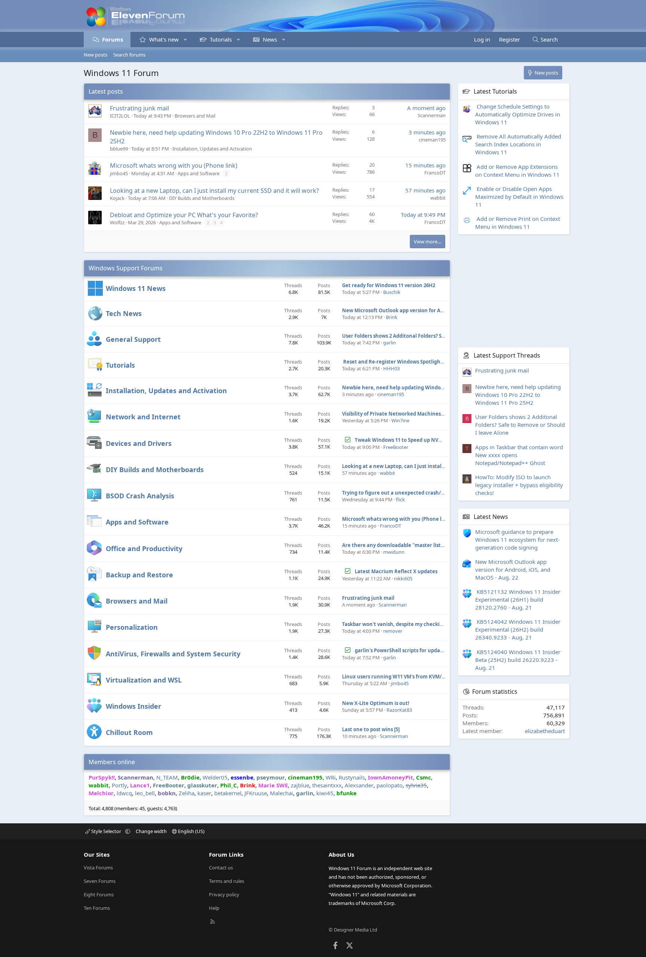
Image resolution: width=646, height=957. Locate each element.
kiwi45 (324, 793)
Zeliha (186, 793)
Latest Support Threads (507, 355)
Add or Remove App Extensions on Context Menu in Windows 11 (517, 170)
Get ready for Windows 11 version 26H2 (388, 285)
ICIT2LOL (120, 115)
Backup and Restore (139, 574)
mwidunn (393, 552)
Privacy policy (224, 894)
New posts (95, 54)
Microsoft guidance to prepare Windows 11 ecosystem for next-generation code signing (517, 539)
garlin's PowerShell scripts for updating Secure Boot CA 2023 (427, 650)
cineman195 (432, 139)
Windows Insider (133, 706)
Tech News (124, 313)
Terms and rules (226, 881)
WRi (331, 777)
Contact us (221, 867)
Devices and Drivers (139, 443)
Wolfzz (117, 222)
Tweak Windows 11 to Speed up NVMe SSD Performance (422, 440)
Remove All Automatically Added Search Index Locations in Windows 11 (518, 144)
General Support (133, 339)
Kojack (117, 198)
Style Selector (106, 831)
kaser (204, 793)
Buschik (391, 292)
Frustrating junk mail (139, 108)
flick (400, 499)
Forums (112, 39)
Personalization (132, 627)
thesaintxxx (327, 785)
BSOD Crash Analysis (140, 495)
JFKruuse (255, 793)
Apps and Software (198, 173)
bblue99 (119, 148)
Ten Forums (97, 908)
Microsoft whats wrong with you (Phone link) (173, 165)
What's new (164, 39)
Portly (119, 785)
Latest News (491, 517)
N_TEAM (167, 777)
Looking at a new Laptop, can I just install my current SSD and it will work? (214, 190)
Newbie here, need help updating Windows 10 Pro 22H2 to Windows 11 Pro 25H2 (437, 387)
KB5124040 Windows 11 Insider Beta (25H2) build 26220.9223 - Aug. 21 (517, 659)
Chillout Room (129, 732)
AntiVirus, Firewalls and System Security (173, 653)
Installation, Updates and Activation (212, 148)
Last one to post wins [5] (371, 729)
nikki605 (403, 578)
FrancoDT (435, 172)
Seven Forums (100, 881)
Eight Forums (99, 894)
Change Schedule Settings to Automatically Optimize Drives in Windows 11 (517, 114)
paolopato (389, 785)
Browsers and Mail (195, 115)
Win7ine (400, 420)
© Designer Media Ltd (353, 929)
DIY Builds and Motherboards (201, 198)
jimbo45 (119, 173)
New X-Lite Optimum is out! (375, 703)
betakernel (228, 793)
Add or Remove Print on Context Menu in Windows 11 (517, 222)
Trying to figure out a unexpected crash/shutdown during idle (417, 492)
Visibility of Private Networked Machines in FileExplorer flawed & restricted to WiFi (442, 413)
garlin (389, 342)
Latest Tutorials (495, 91)
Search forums (129, 54)
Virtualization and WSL (144, 679)
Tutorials (221, 39)
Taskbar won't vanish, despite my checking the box (404, 624)
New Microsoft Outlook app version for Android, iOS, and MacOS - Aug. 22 (430, 310)
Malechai (281, 793)
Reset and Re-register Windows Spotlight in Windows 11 (410, 361)
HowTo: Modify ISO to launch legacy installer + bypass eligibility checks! (519, 484)
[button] (185, 39)
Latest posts (106, 91)
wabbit (438, 197)
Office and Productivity (144, 548)
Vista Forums (98, 867)
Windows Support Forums (126, 268)
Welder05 (215, 777)
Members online (112, 762)
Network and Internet (143, 416)
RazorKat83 (399, 710)
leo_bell (145, 793)
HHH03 (391, 368)
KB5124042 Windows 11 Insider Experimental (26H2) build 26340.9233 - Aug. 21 (517, 629)
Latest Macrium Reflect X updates (396, 571)
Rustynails (352, 777)
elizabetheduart (545, 731)
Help (214, 908)
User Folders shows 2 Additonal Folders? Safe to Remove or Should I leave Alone (437, 335)
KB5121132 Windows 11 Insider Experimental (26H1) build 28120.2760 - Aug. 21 (517, 599)
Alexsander (359, 785)
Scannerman (432, 115)
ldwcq (124, 793)
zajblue (300, 785)
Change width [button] (151, 831)
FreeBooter (395, 447)
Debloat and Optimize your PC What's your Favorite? (184, 215)
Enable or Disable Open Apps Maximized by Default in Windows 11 (519, 196)
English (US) (190, 831)
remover (392, 631)
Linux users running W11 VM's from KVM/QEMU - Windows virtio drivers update (437, 676)
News (270, 39)
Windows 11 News (136, 288)
